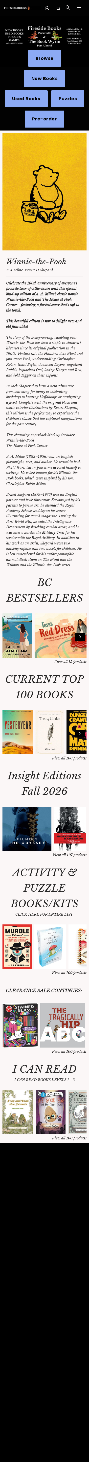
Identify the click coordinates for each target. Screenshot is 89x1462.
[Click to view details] (17, 635)
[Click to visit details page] (44, 191)
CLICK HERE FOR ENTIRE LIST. (44, 914)
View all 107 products (69, 855)
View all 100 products (69, 758)
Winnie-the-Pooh (36, 261)
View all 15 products (70, 661)
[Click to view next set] (9, 637)
